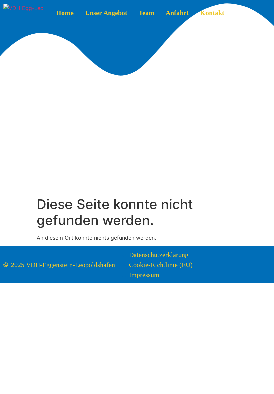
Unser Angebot (106, 12)
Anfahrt (177, 12)
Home (65, 12)
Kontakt (212, 12)
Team (146, 12)
